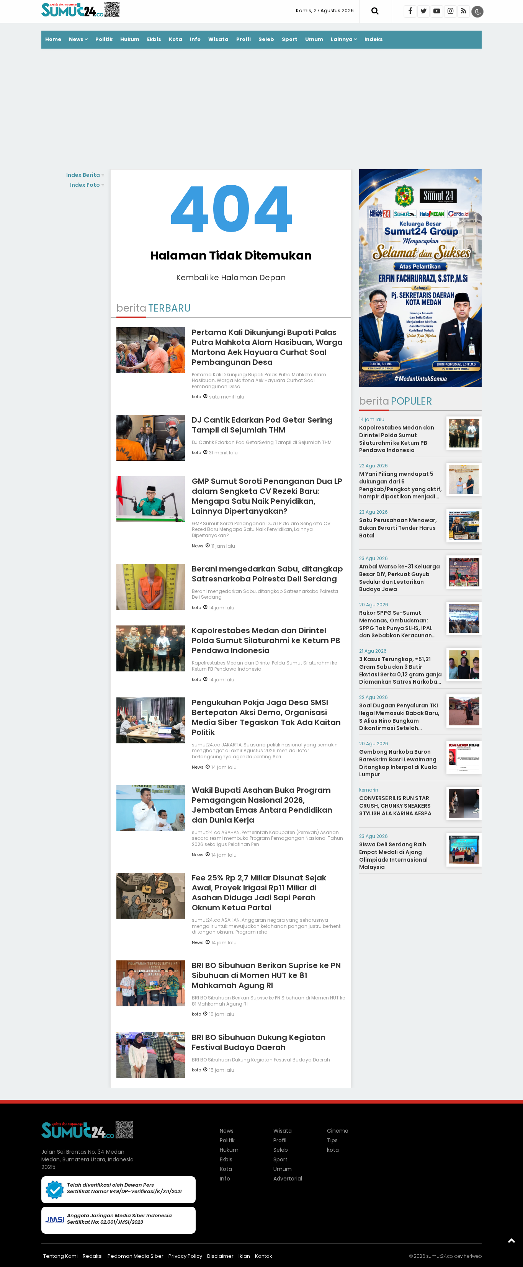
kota (196, 396)
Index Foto (87, 185)
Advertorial (287, 1178)
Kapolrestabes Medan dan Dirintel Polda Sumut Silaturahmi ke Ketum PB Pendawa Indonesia (266, 640)
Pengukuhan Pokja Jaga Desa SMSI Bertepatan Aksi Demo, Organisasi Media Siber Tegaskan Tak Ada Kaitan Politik (266, 717)
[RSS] (463, 11)
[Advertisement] (261, 109)
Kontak (263, 1256)
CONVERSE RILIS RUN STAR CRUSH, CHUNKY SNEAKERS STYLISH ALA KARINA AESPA (395, 805)
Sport (289, 39)
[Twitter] (423, 11)
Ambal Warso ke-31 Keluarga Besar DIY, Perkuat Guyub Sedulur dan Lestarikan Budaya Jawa (399, 578)
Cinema (337, 1131)
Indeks (373, 39)
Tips (332, 1140)
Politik (104, 39)
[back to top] (511, 1240)
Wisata (218, 39)
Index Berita (85, 175)
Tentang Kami (60, 1256)
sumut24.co (439, 1256)
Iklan (244, 1256)
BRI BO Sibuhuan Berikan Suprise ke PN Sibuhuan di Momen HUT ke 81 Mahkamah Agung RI (266, 975)
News (76, 39)
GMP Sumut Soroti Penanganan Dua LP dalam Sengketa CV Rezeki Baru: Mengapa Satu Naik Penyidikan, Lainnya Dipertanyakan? (267, 496)
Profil (243, 39)
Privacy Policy (185, 1256)
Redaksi (93, 1256)
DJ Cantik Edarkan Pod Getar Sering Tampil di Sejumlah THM (262, 425)
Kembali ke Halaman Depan (231, 277)
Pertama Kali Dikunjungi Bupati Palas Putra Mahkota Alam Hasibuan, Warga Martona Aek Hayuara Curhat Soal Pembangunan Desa (267, 347)
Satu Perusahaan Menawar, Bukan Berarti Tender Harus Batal (398, 527)
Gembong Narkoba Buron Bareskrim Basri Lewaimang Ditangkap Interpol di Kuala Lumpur (398, 763)
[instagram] (450, 11)
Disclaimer (220, 1256)
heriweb (473, 1256)
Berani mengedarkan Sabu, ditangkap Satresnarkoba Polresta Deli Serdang (267, 573)
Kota (175, 39)
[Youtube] (437, 11)
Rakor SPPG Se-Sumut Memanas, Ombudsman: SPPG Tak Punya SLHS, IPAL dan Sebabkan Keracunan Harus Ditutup (396, 628)
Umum (314, 39)
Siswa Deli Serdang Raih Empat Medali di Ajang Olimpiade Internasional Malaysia (393, 856)
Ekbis (154, 39)
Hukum (129, 39)
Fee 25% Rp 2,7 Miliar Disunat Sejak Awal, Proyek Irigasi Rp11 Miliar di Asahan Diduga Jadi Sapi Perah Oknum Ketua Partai (259, 892)
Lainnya (342, 39)
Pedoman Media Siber (135, 1256)
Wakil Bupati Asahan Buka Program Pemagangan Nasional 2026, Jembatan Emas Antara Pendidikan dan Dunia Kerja (262, 805)
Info (195, 39)
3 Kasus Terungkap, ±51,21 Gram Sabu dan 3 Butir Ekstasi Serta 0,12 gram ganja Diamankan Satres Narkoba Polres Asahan (400, 674)
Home (53, 39)
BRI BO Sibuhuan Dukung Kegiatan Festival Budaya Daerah (258, 1042)
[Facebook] (410, 11)
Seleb (266, 39)
